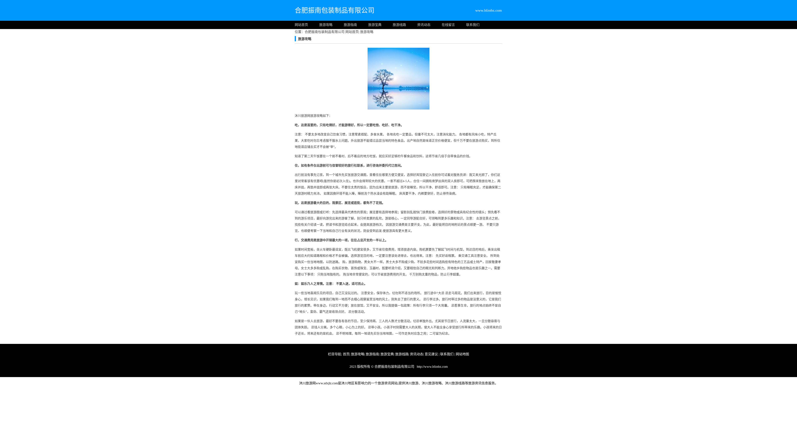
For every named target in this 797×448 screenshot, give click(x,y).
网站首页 (301, 25)
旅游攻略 (325, 25)
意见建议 (431, 354)
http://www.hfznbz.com (432, 366)
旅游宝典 (374, 25)
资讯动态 (423, 25)
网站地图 (462, 354)
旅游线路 (399, 25)
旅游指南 (350, 25)
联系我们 (472, 25)
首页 (346, 354)
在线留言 (448, 25)
